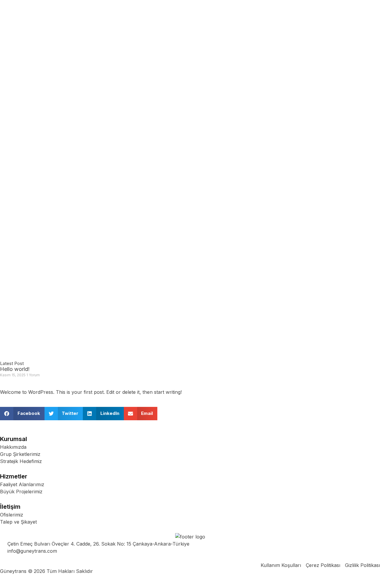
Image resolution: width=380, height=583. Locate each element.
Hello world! (15, 369)
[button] (22, 413)
